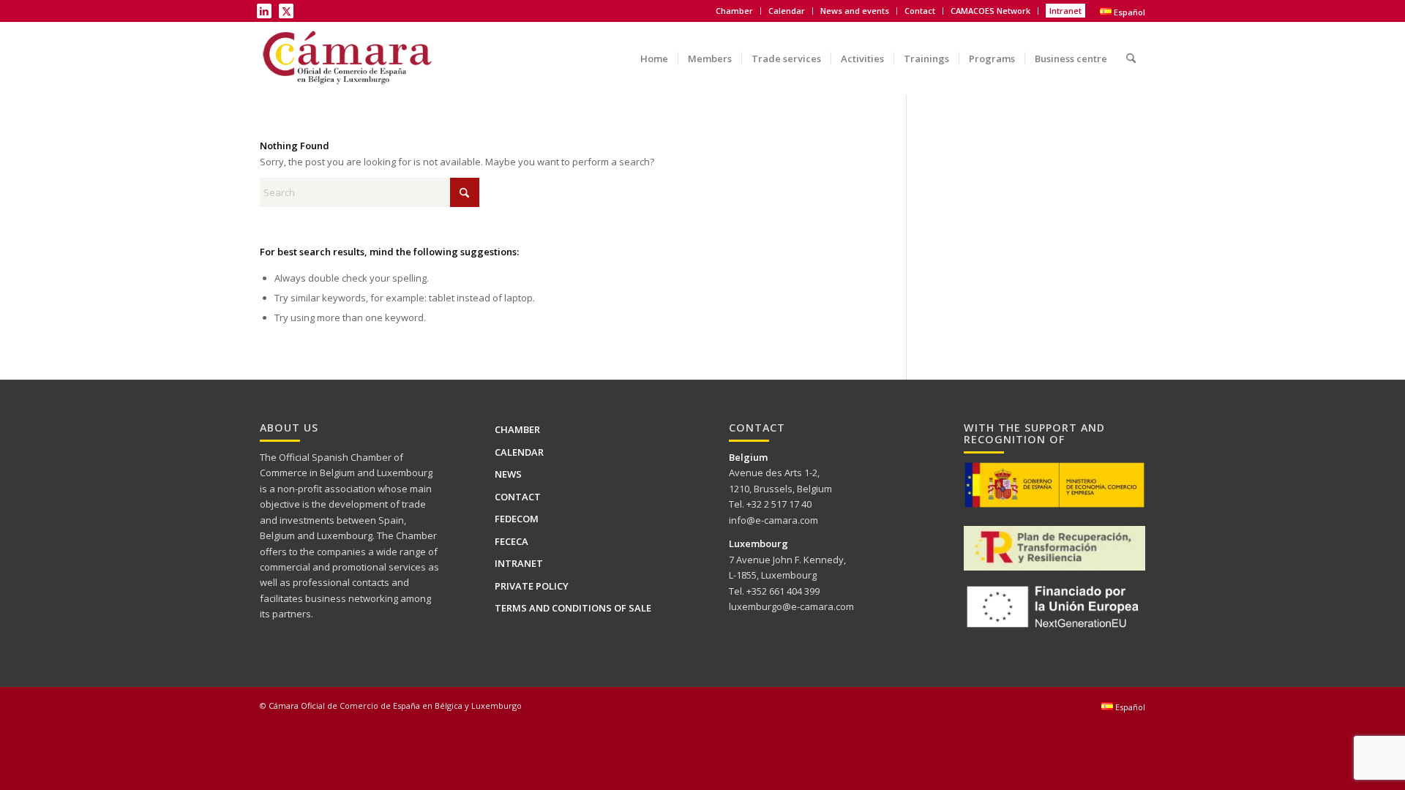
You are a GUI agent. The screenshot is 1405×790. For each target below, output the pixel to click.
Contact (919, 10)
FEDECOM (517, 518)
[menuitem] (734, 11)
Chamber (517, 429)
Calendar (786, 10)
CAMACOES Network (990, 10)
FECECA (511, 541)
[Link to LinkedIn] (264, 11)
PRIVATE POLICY (532, 585)
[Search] (1131, 48)
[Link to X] (286, 11)
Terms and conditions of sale (573, 607)
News (508, 474)
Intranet (1065, 10)
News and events (854, 10)
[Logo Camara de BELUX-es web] (349, 58)
